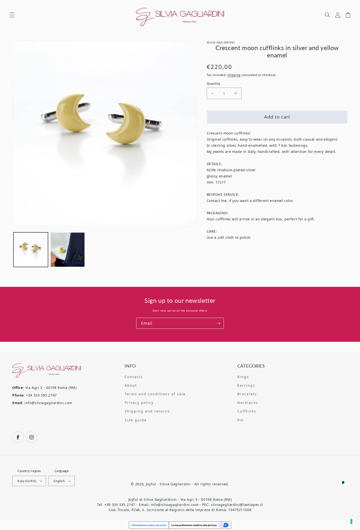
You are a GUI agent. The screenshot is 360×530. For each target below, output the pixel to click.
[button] (12, 15)
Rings (243, 376)
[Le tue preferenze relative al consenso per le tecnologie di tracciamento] (351, 521)
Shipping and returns (147, 411)
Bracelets (247, 394)
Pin (240, 420)
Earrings (246, 385)
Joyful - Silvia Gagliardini (168, 484)
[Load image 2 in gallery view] (67, 249)
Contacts (134, 376)
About (131, 385)
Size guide (136, 420)
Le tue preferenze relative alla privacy (194, 525)
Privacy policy (139, 402)
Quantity (213, 83)
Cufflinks (246, 411)
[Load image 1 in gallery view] (30, 249)
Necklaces (247, 402)
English (59, 481)
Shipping (233, 75)
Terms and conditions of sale (155, 394)
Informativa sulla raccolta (149, 525)
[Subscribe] (218, 323)
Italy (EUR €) (26, 481)
